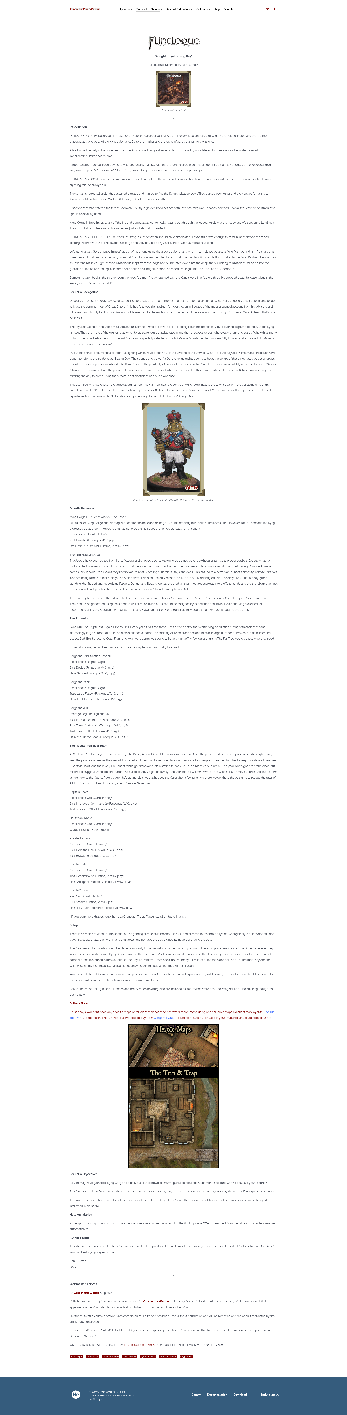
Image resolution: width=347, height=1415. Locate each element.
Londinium (92, 1356)
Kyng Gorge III (148, 1356)
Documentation (217, 1394)
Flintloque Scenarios (139, 1345)
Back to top (267, 1394)
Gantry (196, 1394)
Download (240, 1394)
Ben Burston (129, 1356)
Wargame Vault (164, 1018)
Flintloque (77, 1356)
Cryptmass (186, 1356)
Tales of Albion (110, 1356)
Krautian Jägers (168, 1356)
